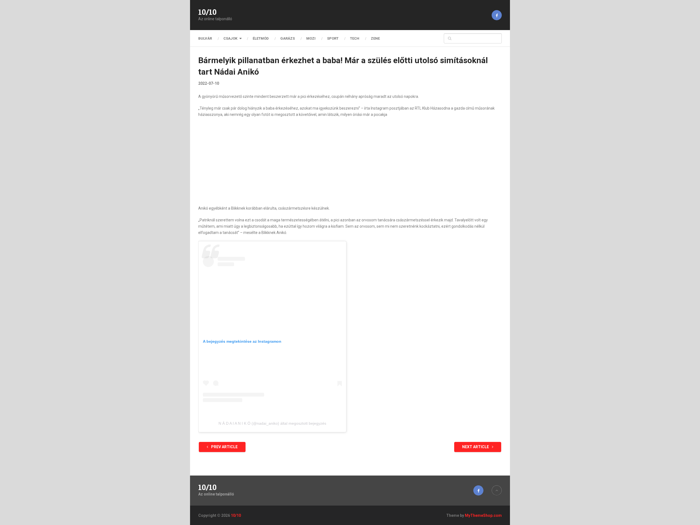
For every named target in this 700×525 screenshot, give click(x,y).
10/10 (207, 12)
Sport (333, 38)
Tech (354, 38)
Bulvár (205, 38)
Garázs (287, 38)
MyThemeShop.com (483, 515)
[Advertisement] (350, 161)
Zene (375, 38)
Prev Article (224, 447)
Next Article (476, 447)
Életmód (261, 38)
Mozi (311, 38)
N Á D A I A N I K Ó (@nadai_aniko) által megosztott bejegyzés (272, 423)
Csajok (230, 38)
